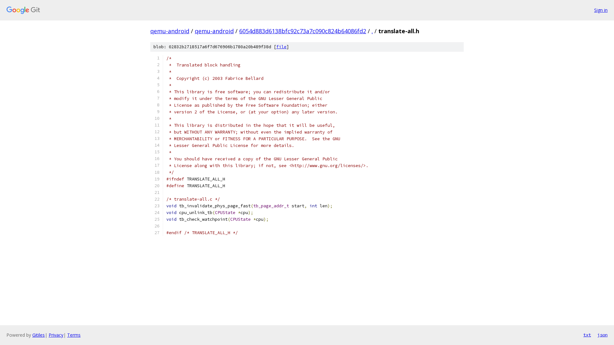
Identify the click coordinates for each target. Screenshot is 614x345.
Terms (74, 335)
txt (587, 335)
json (602, 335)
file (281, 47)
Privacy (56, 335)
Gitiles (38, 335)
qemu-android (169, 31)
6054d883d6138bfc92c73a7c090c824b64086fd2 (302, 31)
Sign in (601, 10)
